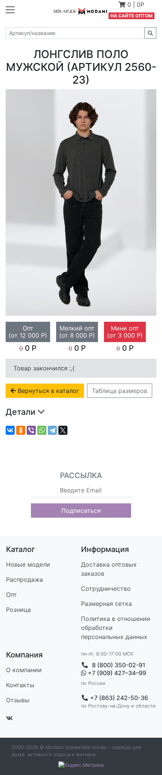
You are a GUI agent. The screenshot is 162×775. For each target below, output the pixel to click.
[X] (62, 430)
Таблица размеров (119, 390)
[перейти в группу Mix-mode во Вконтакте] (9, 718)
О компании (24, 670)
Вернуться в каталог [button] (47, 390)
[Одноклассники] (20, 430)
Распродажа (24, 579)
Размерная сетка (106, 603)
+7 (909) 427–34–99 (116, 673)
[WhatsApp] (41, 430)
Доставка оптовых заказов (109, 569)
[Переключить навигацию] (10, 10)
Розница (18, 609)
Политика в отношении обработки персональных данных (115, 627)
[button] (131, 5)
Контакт (20, 685)
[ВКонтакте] (10, 430)
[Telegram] (52, 430)
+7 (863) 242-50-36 (118, 698)
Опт (11, 594)
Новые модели (28, 564)
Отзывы (17, 700)
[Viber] (31, 430)
